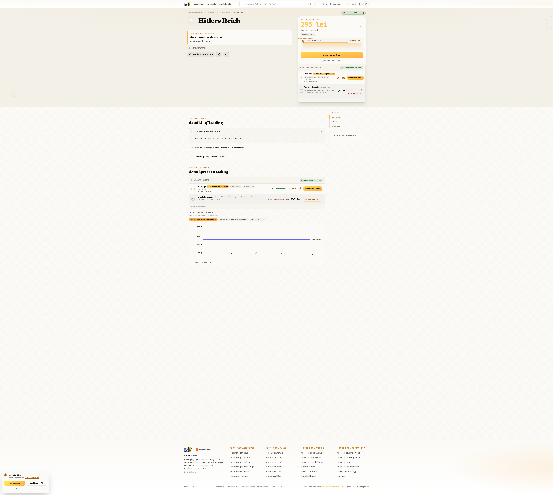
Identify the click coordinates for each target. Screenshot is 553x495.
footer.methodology (346, 471)
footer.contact (231, 487)
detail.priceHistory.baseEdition (233, 219)
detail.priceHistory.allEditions (203, 219)
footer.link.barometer (311, 457)
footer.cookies (269, 487)
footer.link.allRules (274, 476)
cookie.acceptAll (14, 483)
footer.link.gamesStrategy (242, 466)
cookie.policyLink (32, 478)
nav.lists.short (333, 4)
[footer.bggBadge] (203, 449)
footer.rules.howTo (274, 453)
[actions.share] (219, 54)
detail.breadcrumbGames (220, 13)
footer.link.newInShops (312, 462)
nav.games (198, 4)
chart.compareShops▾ (201, 262)
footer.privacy (256, 487)
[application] (256, 241)
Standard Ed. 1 (257, 219)
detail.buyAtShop (332, 55)
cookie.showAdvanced (14, 489)
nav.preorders (308, 466)
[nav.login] (366, 4)
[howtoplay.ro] (187, 4)
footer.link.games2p (239, 453)
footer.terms (244, 487)
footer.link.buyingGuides (348, 457)
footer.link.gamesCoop (240, 457)
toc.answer (337, 117)
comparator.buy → (355, 78)
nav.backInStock (309, 471)
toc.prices (336, 126)
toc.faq (335, 121)
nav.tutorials (225, 4)
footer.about (219, 487)
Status (279, 487)
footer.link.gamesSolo (240, 471)
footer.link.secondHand (348, 466)
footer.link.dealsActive (311, 453)
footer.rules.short (274, 457)
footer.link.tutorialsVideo (348, 453)
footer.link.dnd (344, 462)
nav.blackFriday (308, 476)
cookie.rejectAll (36, 483)
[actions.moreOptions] (226, 54)
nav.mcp (341, 476)
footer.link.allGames (239, 476)
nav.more (351, 4)
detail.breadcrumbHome (197, 13)
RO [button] (360, 4)
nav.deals (211, 4)
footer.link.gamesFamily (241, 462)
